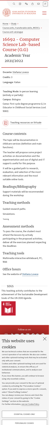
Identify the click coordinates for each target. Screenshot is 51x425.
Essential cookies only (24, 414)
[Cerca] (14, 4)
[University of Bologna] (19, 12)
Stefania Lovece (21, 72)
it (45, 3)
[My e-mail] (39, 4)
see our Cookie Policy (30, 404)
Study (13, 23)
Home (5, 23)
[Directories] (20, 4)
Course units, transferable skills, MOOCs (21, 27)
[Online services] (26, 4)
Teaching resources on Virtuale (25, 122)
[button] (42, 13)
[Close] (45, 339)
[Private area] (33, 4)
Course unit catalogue (13, 32)
